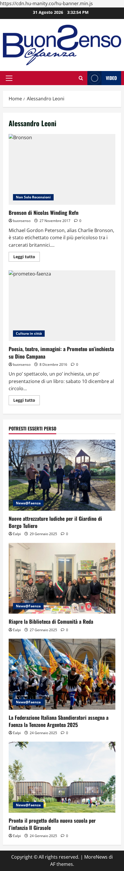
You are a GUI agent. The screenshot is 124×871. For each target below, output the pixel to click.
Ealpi (17, 533)
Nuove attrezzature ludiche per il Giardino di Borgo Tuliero (55, 522)
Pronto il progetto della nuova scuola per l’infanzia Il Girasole (52, 824)
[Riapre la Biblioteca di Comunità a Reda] (62, 578)
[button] (9, 78)
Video (111, 77)
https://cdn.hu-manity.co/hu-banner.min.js (46, 3)
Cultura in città (29, 333)
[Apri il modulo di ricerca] (81, 78)
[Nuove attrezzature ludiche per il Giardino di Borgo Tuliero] (62, 475)
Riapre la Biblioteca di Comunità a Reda (51, 621)
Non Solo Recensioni (33, 197)
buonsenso (22, 220)
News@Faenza (28, 503)
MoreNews (96, 857)
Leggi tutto (26, 258)
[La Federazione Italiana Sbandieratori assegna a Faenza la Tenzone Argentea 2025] (62, 674)
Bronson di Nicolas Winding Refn (62, 169)
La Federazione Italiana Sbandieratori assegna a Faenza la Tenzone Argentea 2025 (58, 721)
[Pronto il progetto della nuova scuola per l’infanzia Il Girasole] (62, 777)
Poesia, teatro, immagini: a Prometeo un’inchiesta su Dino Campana (62, 305)
